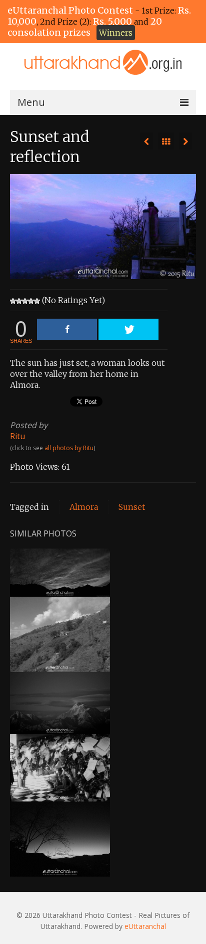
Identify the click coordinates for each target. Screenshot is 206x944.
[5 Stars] (37, 301)
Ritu (17, 436)
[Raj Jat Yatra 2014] (185, 141)
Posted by (29, 425)
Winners (115, 33)
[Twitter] (128, 329)
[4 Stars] (31, 301)
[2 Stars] (19, 301)
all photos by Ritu (69, 448)
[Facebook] (67, 329)
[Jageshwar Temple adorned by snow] (146, 141)
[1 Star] (13, 301)
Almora (84, 507)
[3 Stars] (25, 301)
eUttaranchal (145, 926)
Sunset (131, 507)
